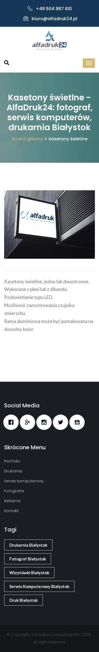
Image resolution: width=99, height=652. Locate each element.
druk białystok (23, 600)
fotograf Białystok (27, 558)
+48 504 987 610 (54, 9)
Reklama (12, 501)
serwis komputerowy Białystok (39, 586)
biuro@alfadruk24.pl (54, 18)
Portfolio (12, 461)
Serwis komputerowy (24, 481)
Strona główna (27, 139)
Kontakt (11, 511)
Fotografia (14, 491)
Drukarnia (13, 471)
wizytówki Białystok (29, 572)
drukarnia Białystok (28, 545)
